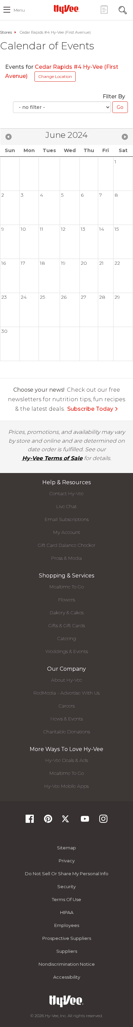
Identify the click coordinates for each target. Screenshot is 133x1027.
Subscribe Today (90, 409)
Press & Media (66, 558)
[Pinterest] (48, 821)
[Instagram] (103, 821)
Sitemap (66, 847)
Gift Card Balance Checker (66, 545)
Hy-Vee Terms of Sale (52, 458)
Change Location (55, 76)
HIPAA (66, 912)
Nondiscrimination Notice (67, 964)
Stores (6, 32)
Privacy (67, 860)
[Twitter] (66, 821)
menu (19, 10)
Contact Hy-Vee (66, 493)
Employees (66, 925)
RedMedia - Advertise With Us (66, 693)
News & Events (66, 719)
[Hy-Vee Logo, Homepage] (66, 9)
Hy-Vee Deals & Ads (66, 760)
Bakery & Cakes (67, 612)
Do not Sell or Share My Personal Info (66, 873)
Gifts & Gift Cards (66, 625)
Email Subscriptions (67, 519)
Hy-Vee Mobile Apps (66, 786)
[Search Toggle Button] (123, 9)
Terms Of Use (66, 899)
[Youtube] (85, 821)
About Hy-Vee (66, 680)
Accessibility (66, 977)
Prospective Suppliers (66, 938)
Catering (66, 638)
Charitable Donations (66, 732)
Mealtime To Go (66, 587)
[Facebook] (30, 821)
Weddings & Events (66, 651)
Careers (67, 706)
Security (66, 886)
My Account (66, 532)
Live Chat (66, 506)
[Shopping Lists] (104, 9)
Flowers (66, 600)
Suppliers (66, 951)
